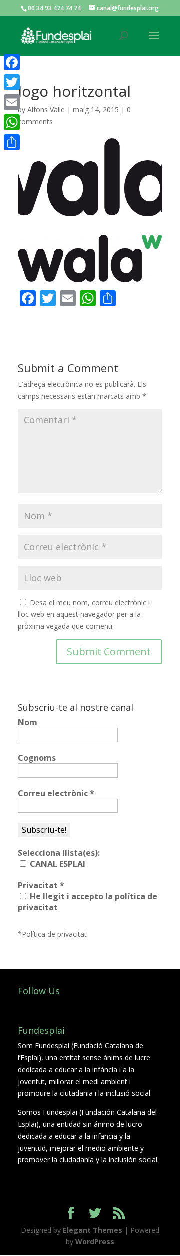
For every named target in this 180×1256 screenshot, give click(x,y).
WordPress (95, 1241)
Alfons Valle (46, 109)
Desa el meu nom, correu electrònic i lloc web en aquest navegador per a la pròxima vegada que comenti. (84, 614)
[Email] (12, 102)
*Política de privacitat (52, 934)
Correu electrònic (56, 793)
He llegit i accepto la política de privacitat (88, 902)
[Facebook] (12, 62)
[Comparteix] (12, 142)
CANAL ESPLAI (57, 863)
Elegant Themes (92, 1230)
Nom (28, 722)
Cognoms (37, 757)
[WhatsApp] (12, 122)
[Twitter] (12, 82)
